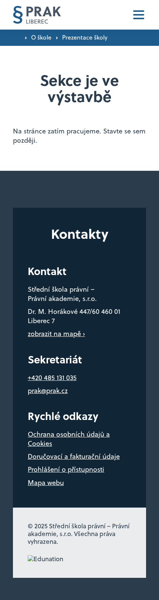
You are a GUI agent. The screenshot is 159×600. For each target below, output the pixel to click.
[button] (138, 14)
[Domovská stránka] (37, 15)
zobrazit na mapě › (56, 333)
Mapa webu (46, 482)
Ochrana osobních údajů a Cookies (69, 439)
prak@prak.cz (48, 390)
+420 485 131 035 (52, 377)
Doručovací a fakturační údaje (74, 456)
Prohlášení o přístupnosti (66, 469)
